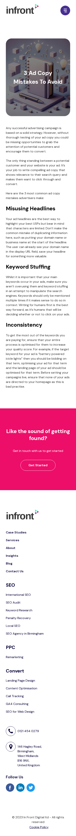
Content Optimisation (21, 688)
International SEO (18, 595)
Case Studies (16, 532)
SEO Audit (13, 602)
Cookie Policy (39, 827)
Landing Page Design (20, 681)
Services (12, 540)
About (10, 548)
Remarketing (14, 657)
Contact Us (15, 571)
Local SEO (13, 626)
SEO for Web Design (20, 712)
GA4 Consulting (17, 704)
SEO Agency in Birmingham (25, 634)
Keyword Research (19, 610)
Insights (12, 556)
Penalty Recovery (18, 618)
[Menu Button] (65, 10)
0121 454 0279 (28, 731)
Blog (9, 563)
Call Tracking (15, 696)
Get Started (38, 465)
